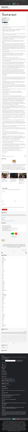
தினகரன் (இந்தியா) (4, 294)
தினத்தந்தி (3, 298)
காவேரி (3, 274)
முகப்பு (3, 0)
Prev (2, 252)
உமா (2, 266)
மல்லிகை (3, 318)
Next (26, 252)
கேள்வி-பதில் (9, 0)
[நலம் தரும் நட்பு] (5, 175)
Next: (25, 156)
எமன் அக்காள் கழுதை (13, 179)
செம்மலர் (3, 286)
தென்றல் (3, 306)
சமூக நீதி (3, 13)
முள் (4, 400)
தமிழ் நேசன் (3, 287)
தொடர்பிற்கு (14, 2)
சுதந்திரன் (3, 282)
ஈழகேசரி (3, 262)
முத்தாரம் (3, 319)
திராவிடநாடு (3, 303)
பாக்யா (2, 311)
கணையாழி (3, 270)
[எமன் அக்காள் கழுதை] (14, 175)
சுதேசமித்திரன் (3, 283)
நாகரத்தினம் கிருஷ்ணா (14, 180)
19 (10, 338)
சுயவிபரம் (20, 0)
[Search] (25, 10)
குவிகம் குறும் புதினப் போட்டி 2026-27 (6, 225)
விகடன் (3, 323)
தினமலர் (3, 302)
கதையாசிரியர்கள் (17, 0)
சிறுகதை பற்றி (12, 0)
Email (15, 201)
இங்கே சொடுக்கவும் (3, 217)
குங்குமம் (3, 275)
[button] (2, 10)
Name (3, 201)
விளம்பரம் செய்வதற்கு (4, 371)
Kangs (2, 392)
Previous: (8, 156)
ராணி (2, 322)
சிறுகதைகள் (4, 7)
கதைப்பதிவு (6, 0)
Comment (3, 191)
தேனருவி (3, 307)
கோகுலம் (3, 278)
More (13, 378)
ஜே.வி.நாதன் (7, 17)
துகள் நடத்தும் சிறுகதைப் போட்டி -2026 (6, 227)
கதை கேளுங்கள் (3, 368)
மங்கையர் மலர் (3, 314)
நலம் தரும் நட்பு (4, 179)
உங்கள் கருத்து (23, 0)
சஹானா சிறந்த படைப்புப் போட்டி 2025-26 (6, 230)
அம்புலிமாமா (3, 258)
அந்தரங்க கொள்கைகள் (4, 374)
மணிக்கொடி (3, 315)
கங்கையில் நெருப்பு (6, 392)
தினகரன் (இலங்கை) (4, 295)
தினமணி (3, 299)
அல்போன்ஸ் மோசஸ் (5, 180)
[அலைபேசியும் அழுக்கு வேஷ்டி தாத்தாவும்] (23, 175)
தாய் (2, 291)
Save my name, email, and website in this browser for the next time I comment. (13, 207)
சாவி (2, 279)
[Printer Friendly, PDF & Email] (4, 153)
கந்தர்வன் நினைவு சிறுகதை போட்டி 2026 (6, 226)
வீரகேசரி (3, 326)
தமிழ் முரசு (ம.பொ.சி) (4, 290)
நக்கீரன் (3, 310)
